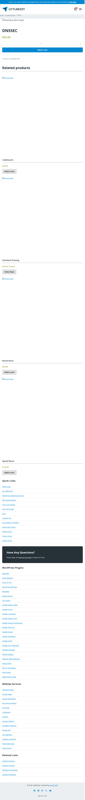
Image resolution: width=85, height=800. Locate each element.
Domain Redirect (8, 721)
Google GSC (6, 730)
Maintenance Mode (9, 677)
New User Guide (8, 509)
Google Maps (7, 694)
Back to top (42, 796)
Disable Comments (9, 614)
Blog (4, 514)
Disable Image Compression (12, 623)
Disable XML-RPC (8, 627)
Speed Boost (7, 748)
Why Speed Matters (9, 500)
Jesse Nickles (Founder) (10, 523)
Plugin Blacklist (7, 578)
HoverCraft (54, 785)
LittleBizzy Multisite (9, 775)
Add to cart (42, 50)
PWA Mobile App (8, 744)
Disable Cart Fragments (10, 645)
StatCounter (6, 672)
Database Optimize (9, 739)
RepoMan (5, 574)
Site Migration (7, 735)
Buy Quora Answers (9, 703)
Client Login (6, 487)
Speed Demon (7, 596)
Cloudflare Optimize (9, 726)
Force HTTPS (7, 582)
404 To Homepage (9, 668)
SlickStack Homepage (10, 770)
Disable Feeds (7, 609)
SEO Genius (6, 601)
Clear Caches (7, 663)
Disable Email (7, 641)
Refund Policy (7, 532)
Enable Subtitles (8, 654)
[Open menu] (80, 9)
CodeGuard (6, 712)
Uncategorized (14, 59)
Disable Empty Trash (9, 618)
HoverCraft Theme (9, 527)
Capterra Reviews (8, 761)
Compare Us (6, 518)
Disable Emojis (7, 632)
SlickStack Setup (8, 690)
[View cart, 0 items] (75, 9)
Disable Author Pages (10, 605)
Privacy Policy (7, 536)
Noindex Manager (8, 650)
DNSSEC (5, 717)
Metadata (5, 591)
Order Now (9, 272)
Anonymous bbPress (9, 587)
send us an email (25, 557)
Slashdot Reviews (8, 766)
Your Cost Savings (8, 505)
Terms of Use (7, 541)
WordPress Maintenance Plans (13, 496)
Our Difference (7, 491)
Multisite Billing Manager (11, 659)
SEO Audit (5, 708)
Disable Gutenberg (8, 636)
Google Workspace (9, 699)
